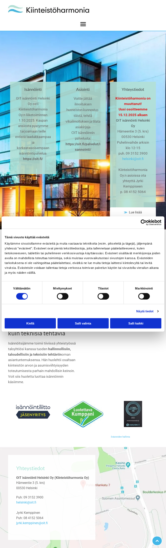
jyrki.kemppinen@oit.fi (32, 523)
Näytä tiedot (144, 311)
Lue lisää (134, 212)
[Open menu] (83, 24)
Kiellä (30, 323)
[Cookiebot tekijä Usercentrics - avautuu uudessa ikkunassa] (143, 222)
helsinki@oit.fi (133, 159)
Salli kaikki (135, 323)
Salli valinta (83, 323)
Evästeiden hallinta (120, 437)
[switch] (62, 296)
